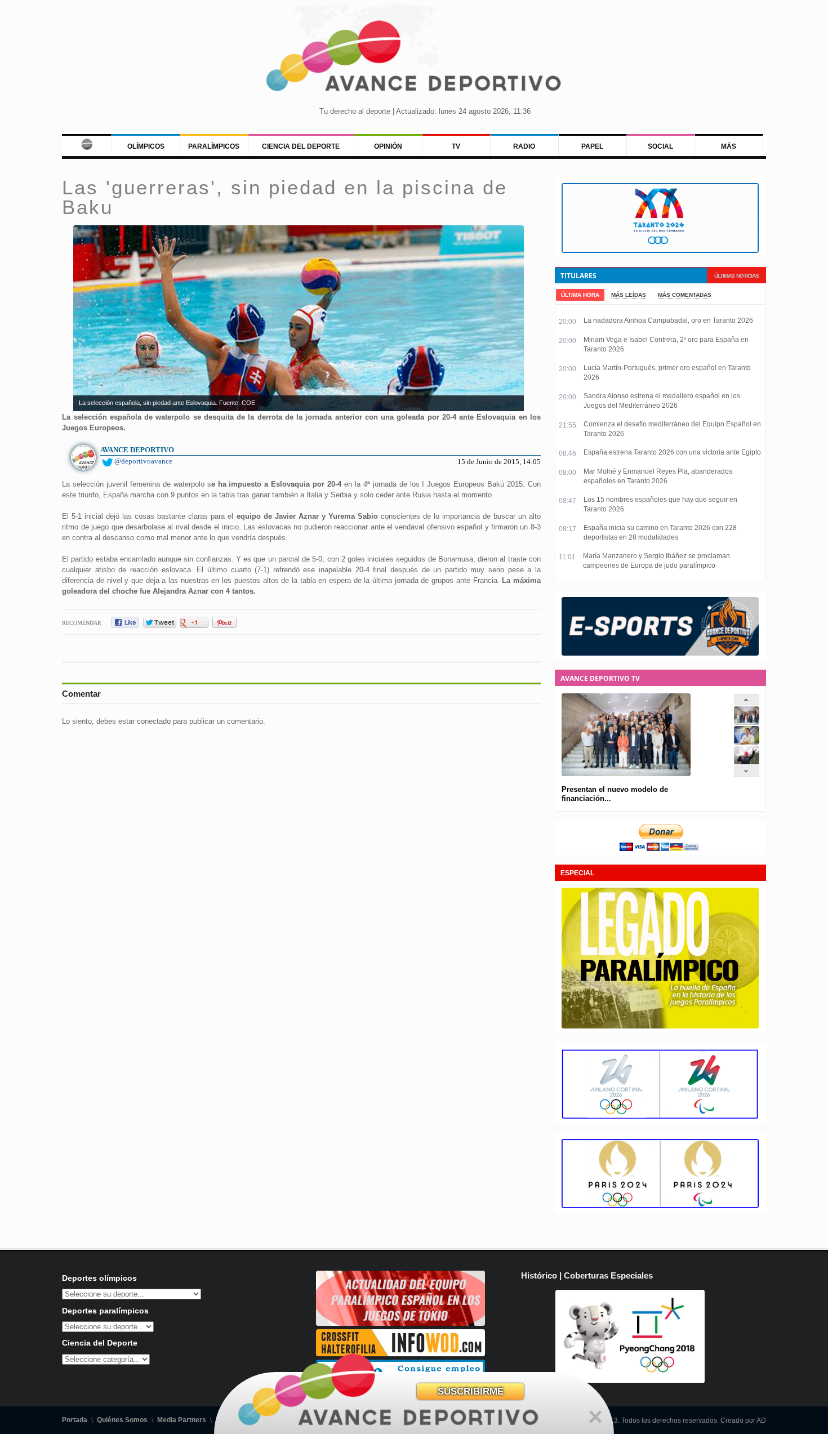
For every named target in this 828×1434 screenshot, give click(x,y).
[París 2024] (660, 1206)
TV (456, 146)
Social (660, 146)
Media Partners (181, 1420)
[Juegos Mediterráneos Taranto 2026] (660, 251)
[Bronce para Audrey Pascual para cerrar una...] (746, 762)
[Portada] (86, 142)
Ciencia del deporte (301, 146)
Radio (524, 146)
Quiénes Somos (122, 1420)
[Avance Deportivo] (414, 59)
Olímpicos (145, 146)
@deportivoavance (143, 461)
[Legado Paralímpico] (660, 1026)
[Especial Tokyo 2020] (400, 1323)
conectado (154, 721)
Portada (74, 1420)
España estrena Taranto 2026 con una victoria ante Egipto (672, 452)
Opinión (388, 146)
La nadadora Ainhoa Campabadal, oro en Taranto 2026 (668, 320)
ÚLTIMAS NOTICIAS (736, 276)
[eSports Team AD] (660, 653)
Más (728, 146)
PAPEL (592, 146)
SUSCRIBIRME (471, 1391)
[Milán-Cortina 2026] (660, 1116)
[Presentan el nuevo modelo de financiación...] (746, 722)
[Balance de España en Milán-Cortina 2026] (746, 742)
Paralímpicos (213, 146)
